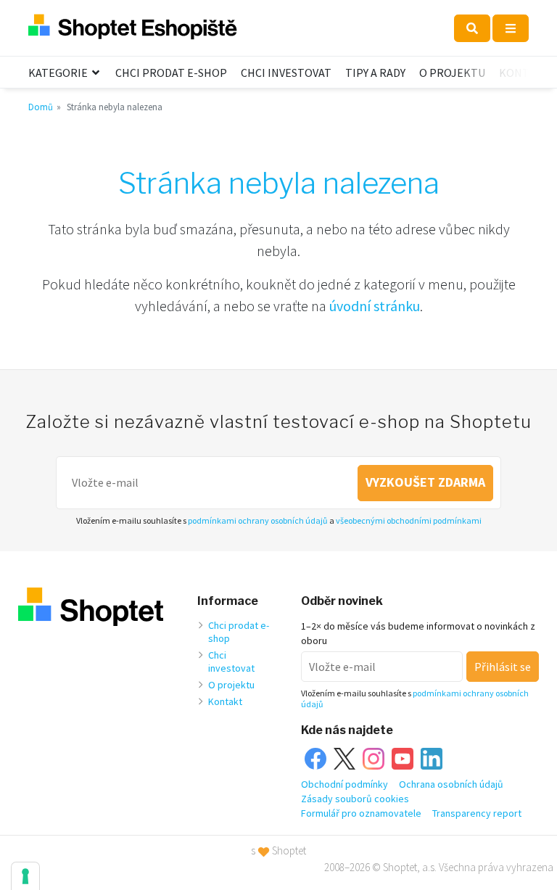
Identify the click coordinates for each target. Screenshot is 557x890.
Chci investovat (286, 72)
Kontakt (524, 72)
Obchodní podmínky (344, 784)
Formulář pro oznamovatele (361, 813)
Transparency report (476, 813)
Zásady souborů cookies (355, 798)
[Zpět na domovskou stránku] (132, 28)
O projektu (452, 72)
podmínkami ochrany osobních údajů (258, 520)
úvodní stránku (374, 306)
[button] (472, 28)
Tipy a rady (375, 72)
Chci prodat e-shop (171, 72)
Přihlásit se (502, 666)
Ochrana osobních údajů (451, 784)
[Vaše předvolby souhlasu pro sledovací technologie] (25, 876)
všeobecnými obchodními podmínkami (409, 520)
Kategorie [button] (59, 72)
